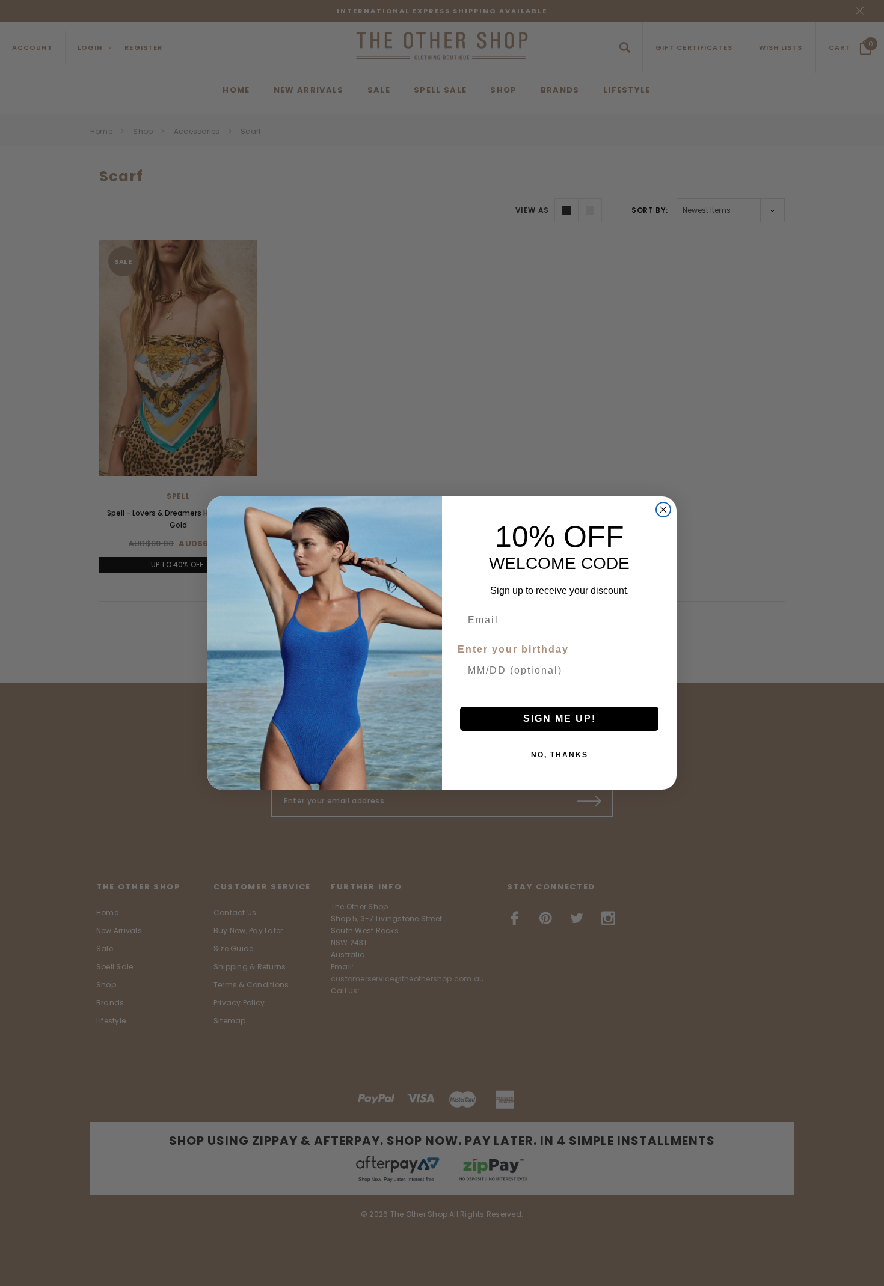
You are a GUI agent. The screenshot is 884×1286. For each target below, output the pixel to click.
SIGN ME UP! (559, 718)
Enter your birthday (513, 649)
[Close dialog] (663, 509)
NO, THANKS (559, 755)
